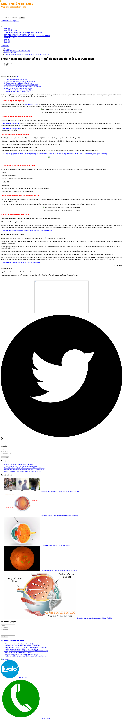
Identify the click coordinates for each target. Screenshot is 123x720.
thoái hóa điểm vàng (30, 104)
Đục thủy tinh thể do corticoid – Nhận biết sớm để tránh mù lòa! (24, 470)
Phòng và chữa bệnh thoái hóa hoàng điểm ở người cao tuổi (59, 570)
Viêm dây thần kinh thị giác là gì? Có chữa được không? (22, 646)
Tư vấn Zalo (23, 677)
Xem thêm (20, 640)
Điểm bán (7, 43)
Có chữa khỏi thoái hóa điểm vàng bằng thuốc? (55, 545)
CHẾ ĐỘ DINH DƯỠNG (43, 36)
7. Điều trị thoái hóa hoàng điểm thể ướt (16, 92)
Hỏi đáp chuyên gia (8, 640)
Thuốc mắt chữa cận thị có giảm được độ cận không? (21, 644)
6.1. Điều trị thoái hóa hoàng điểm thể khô (20, 90)
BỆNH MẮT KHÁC (9, 37)
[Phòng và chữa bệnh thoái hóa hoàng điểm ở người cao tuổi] (22, 570)
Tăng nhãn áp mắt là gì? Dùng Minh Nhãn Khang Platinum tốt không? (26, 651)
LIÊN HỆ (7, 41)
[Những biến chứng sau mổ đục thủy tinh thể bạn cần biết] (40, 618)
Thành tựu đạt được (37, 32)
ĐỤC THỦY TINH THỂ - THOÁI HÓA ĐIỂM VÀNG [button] (19, 34)
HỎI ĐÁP (7, 39)
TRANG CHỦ (8, 29)
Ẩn (17, 76)
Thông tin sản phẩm (10, 32)
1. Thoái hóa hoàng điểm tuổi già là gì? (16, 80)
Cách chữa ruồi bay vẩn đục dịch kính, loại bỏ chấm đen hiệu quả (24, 468)
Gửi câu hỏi (4, 636)
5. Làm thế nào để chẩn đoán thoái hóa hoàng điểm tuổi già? (23, 86)
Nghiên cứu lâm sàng (23, 32)
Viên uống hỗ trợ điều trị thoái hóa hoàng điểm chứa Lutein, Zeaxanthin (30, 230)
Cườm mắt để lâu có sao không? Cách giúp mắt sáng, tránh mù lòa (25, 656)
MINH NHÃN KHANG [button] (10, 31)
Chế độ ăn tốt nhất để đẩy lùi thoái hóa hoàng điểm (24, 262)
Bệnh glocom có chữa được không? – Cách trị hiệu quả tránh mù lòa (25, 647)
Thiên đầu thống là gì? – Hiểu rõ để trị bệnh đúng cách (21, 466)
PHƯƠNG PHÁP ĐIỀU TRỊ (27, 36)
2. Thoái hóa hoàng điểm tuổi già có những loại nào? (20, 81)
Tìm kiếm (22, 17)
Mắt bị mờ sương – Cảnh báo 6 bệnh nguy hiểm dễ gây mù (22, 471)
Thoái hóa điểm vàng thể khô (11, 123)
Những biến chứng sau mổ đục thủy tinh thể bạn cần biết (94, 618)
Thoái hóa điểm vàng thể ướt (11, 128)
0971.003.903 (5, 21)
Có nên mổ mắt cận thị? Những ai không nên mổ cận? (21, 654)
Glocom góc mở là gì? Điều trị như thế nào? (18, 652)
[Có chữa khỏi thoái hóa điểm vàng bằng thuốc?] (22, 545)
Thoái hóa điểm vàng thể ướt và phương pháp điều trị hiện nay (60, 491)
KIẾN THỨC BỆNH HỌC (11, 36)
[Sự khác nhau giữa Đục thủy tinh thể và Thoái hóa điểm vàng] (22, 516)
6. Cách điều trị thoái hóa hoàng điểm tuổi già (18, 88)
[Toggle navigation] (1, 26)
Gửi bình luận (4, 457)
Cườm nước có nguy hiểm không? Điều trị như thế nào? (21, 649)
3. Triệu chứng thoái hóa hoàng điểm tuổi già (18, 83)
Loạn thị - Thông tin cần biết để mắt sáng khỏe (18, 464)
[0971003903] (5, 659)
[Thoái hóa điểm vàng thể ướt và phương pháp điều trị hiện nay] (22, 491)
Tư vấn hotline (45, 718)
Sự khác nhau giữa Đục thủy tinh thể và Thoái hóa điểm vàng (59, 516)
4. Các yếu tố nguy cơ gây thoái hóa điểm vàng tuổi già (21, 85)
